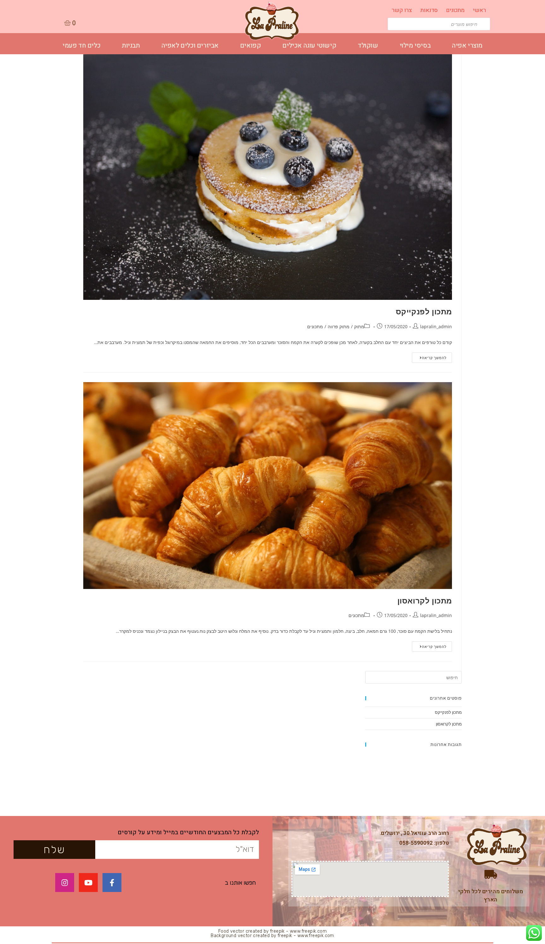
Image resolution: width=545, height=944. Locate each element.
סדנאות (429, 10)
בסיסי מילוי (415, 45)
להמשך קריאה (434, 357)
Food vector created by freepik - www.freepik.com (272, 931)
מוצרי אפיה (467, 45)
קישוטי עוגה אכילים (309, 45)
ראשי (479, 10)
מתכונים (455, 10)
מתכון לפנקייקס (424, 311)
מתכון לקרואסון (424, 600)
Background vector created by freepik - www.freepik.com (272, 935)
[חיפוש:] (413, 677)
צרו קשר (402, 10)
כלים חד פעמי (81, 45)
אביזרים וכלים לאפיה (190, 45)
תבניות (131, 45)
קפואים (250, 45)
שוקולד (368, 45)
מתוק (359, 326)
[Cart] (70, 23)
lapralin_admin (436, 326)
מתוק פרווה (338, 326)
